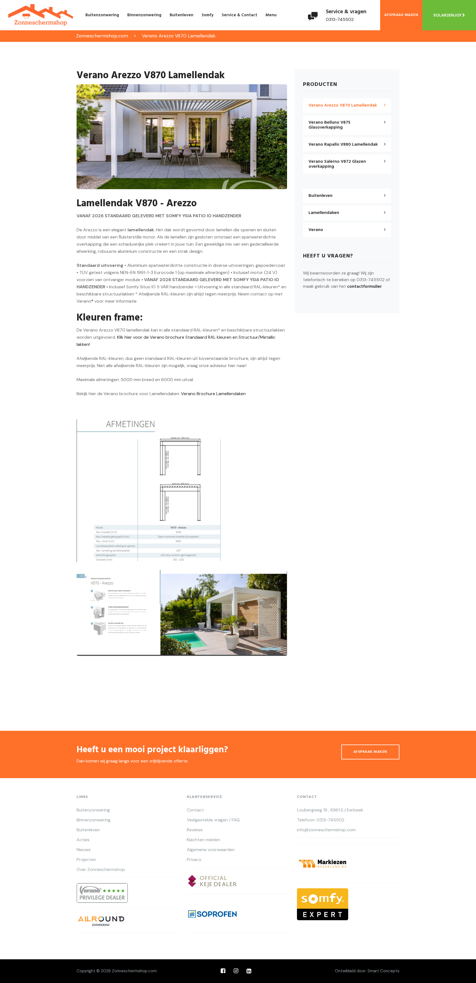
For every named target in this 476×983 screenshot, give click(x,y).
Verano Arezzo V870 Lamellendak (343, 105)
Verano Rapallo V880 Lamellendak (343, 144)
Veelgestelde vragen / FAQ (213, 820)
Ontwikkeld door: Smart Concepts (367, 971)
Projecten (86, 859)
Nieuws (84, 850)
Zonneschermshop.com (134, 971)
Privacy (194, 859)
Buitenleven (181, 15)
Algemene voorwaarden (211, 850)
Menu (271, 15)
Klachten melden (203, 840)
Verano (316, 229)
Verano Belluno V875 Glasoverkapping (329, 125)
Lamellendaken (324, 212)
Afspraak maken (401, 15)
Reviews (195, 830)
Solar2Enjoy (447, 15)
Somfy (207, 15)
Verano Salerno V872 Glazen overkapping (337, 164)
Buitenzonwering (102, 15)
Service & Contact (239, 15)
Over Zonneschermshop (101, 869)
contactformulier (364, 286)
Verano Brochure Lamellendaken (213, 394)
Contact (195, 810)
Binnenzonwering (144, 15)
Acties (83, 840)
